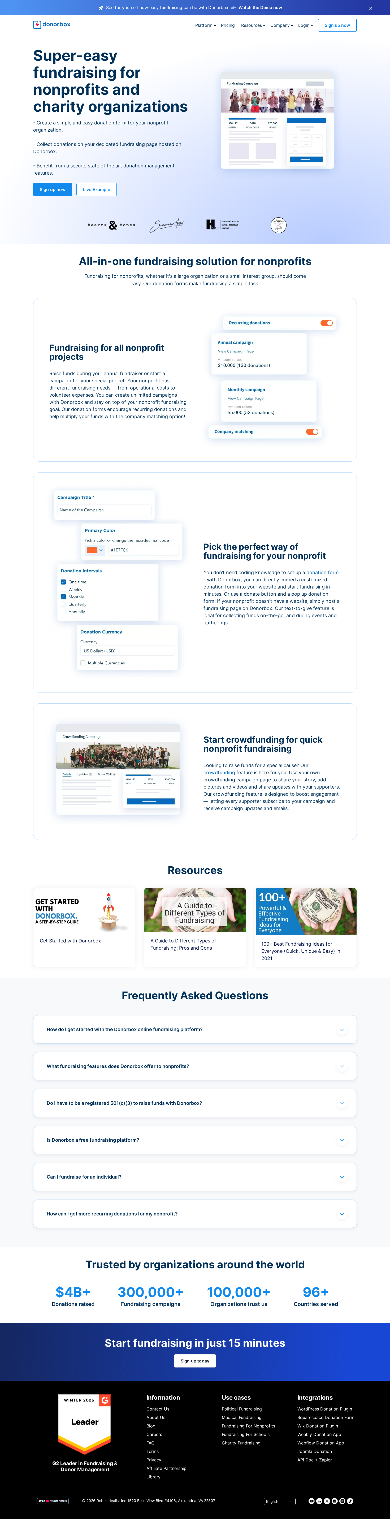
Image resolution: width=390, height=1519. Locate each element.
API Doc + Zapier (314, 1459)
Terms (152, 1451)
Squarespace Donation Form (325, 1417)
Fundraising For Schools (246, 1434)
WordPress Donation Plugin (324, 1409)
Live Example (96, 189)
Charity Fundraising (241, 1443)
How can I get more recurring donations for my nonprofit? (112, 1214)
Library (153, 1476)
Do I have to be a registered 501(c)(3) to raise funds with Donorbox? (124, 1103)
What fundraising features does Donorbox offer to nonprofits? (118, 1066)
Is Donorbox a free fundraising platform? (93, 1140)
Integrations (315, 1397)
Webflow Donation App (320, 1443)
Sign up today (195, 1361)
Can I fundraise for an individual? (84, 1177)
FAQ (150, 1443)
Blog (150, 1426)
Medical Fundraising (242, 1417)
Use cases (236, 1397)
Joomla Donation (314, 1451)
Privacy (153, 1459)
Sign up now (337, 25)
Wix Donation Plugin (317, 1426)
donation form (322, 572)
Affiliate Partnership (166, 1468)
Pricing (228, 25)
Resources (251, 25)
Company (280, 25)
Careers (154, 1434)
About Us (155, 1417)
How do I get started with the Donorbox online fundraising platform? (125, 1029)
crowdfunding (219, 772)
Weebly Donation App (319, 1434)
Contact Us (157, 1409)
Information (163, 1397)
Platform (204, 25)
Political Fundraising (242, 1409)
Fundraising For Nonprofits (248, 1426)
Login (303, 25)
